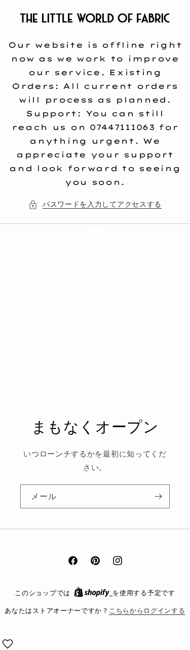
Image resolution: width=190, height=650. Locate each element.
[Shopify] (93, 593)
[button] (95, 204)
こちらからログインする (147, 610)
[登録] (158, 496)
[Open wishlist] (7, 643)
